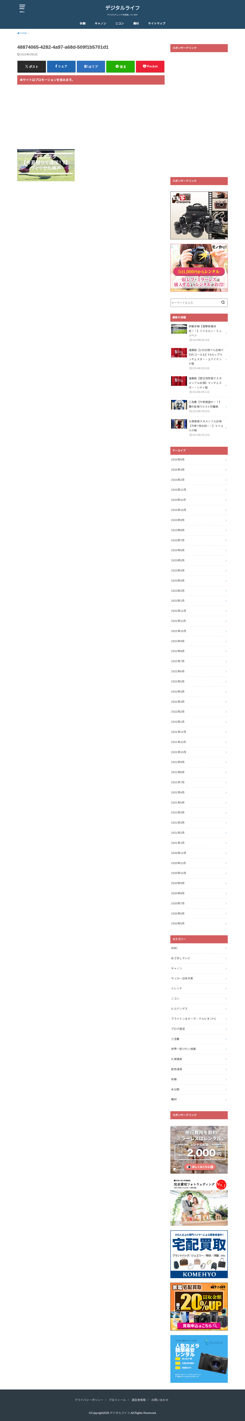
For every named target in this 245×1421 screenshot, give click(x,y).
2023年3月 (178, 580)
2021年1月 (178, 842)
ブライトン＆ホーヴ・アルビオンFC (193, 1018)
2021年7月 (178, 782)
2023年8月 (178, 530)
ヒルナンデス (179, 1008)
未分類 (175, 1089)
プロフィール (117, 1400)
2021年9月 (178, 762)
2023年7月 (178, 540)
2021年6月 (178, 792)
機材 (136, 23)
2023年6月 (178, 550)
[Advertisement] (91, 119)
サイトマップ (156, 23)
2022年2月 (178, 711)
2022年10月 (178, 631)
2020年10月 (178, 873)
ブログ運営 (178, 1028)
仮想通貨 (176, 1069)
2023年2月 (178, 590)
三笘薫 (175, 1039)
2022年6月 (178, 671)
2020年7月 (178, 903)
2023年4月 (178, 570)
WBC (174, 948)
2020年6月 (178, 913)
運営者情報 (138, 1400)
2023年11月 (178, 499)
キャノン (100, 23)
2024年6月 (178, 459)
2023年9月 (178, 520)
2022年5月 (178, 681)
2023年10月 (178, 509)
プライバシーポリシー (89, 1400)
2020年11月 (178, 863)
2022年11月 (178, 620)
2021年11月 (178, 742)
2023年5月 (178, 560)
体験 (83, 23)
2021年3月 (178, 822)
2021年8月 (178, 772)
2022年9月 (178, 641)
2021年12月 (178, 731)
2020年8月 (178, 893)
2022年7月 (178, 661)
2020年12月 (178, 853)
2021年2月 (178, 832)
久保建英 (176, 1059)
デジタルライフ (122, 8)
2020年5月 (178, 923)
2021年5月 (178, 802)
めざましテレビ (180, 958)
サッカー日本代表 (182, 978)
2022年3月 (178, 701)
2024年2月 (178, 479)
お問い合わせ (159, 1400)
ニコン (119, 23)
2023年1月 (178, 600)
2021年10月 (178, 752)
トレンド (176, 988)
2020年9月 (178, 883)
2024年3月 (178, 469)
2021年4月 (178, 812)
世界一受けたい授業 (183, 1048)
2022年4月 (178, 691)
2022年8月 (178, 651)
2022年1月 (178, 721)
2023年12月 (178, 489)
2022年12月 (178, 610)
